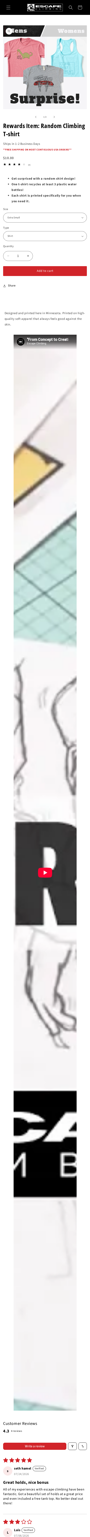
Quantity (8, 246)
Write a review (35, 1446)
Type (6, 228)
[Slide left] (35, 117)
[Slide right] (54, 117)
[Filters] (72, 1446)
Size (5, 209)
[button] (8, 7)
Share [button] (12, 286)
